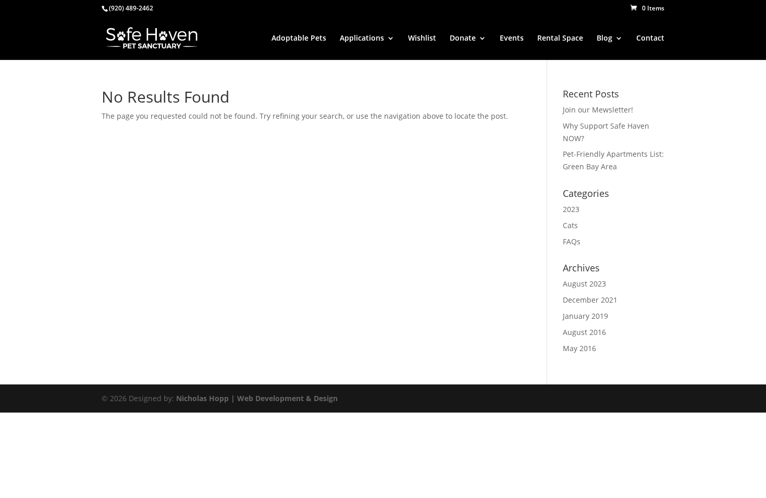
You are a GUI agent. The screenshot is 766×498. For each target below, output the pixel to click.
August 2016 (584, 332)
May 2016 (579, 348)
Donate (463, 38)
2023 (571, 209)
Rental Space (560, 38)
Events (512, 38)
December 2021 (590, 300)
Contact (650, 38)
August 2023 (584, 284)
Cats (570, 225)
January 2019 (585, 316)
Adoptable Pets (298, 38)
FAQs (571, 241)
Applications (362, 38)
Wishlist (422, 38)
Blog (604, 38)
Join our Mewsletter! (598, 110)
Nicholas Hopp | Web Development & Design (257, 398)
